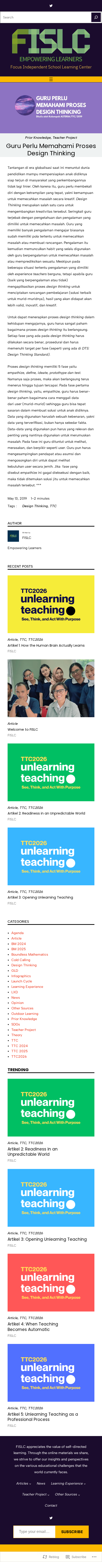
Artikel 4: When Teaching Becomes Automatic (33, 1326)
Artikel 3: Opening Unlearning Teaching (40, 897)
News (15, 998)
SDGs (15, 1024)
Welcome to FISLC (23, 729)
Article (13, 639)
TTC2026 (35, 639)
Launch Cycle (21, 981)
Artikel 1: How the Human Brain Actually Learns (46, 645)
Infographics (21, 976)
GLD (14, 971)
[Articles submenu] (30, 1484)
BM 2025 (18, 949)
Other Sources (22, 1008)
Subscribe (72, 1531)
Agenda (17, 933)
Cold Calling (20, 960)
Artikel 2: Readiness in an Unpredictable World (46, 813)
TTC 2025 (19, 1051)
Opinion (17, 1003)
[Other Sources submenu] (79, 1495)
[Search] (96, 17)
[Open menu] (51, 79)
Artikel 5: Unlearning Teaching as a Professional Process (43, 1417)
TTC (53, 506)
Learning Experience (27, 987)
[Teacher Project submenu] (48, 1495)
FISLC (26, 538)
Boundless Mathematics (29, 955)
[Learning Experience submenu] (85, 1484)
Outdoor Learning (24, 1014)
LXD (14, 992)
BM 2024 (18, 944)
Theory (16, 1035)
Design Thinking (35, 506)
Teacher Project (65, 138)
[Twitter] (51, 6)
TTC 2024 (19, 1046)
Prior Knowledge (38, 138)
